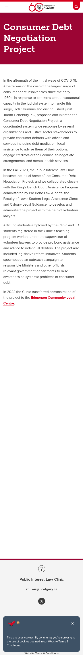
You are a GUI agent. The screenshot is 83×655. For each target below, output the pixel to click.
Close (72, 626)
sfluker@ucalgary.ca (42, 589)
